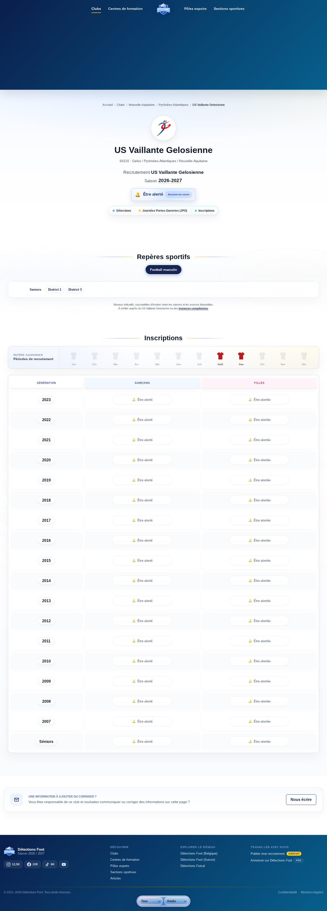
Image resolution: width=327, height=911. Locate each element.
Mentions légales (312, 892)
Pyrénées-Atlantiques (160, 161)
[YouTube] (63, 864)
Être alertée (259, 400)
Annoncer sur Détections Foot (276, 860)
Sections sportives (229, 9)
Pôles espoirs (195, 9)
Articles (115, 878)
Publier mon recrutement (275, 853)
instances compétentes (193, 308)
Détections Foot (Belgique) (198, 853)
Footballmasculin (163, 270)
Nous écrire (301, 800)
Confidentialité (287, 892)
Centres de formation (125, 9)
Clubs (96, 9)
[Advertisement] (163, 51)
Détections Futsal (192, 866)
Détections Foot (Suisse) (197, 859)
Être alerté (142, 400)
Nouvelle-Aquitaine (193, 161)
